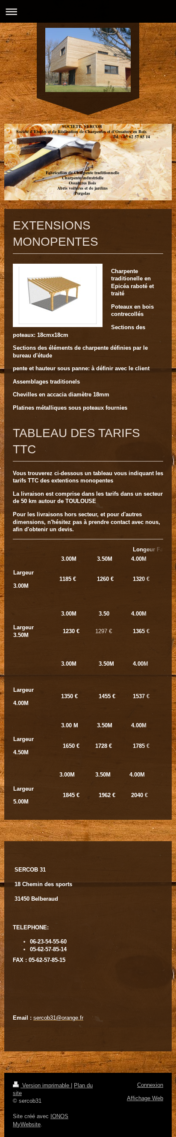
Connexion (150, 1085)
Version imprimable (46, 1085)
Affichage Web (145, 1098)
